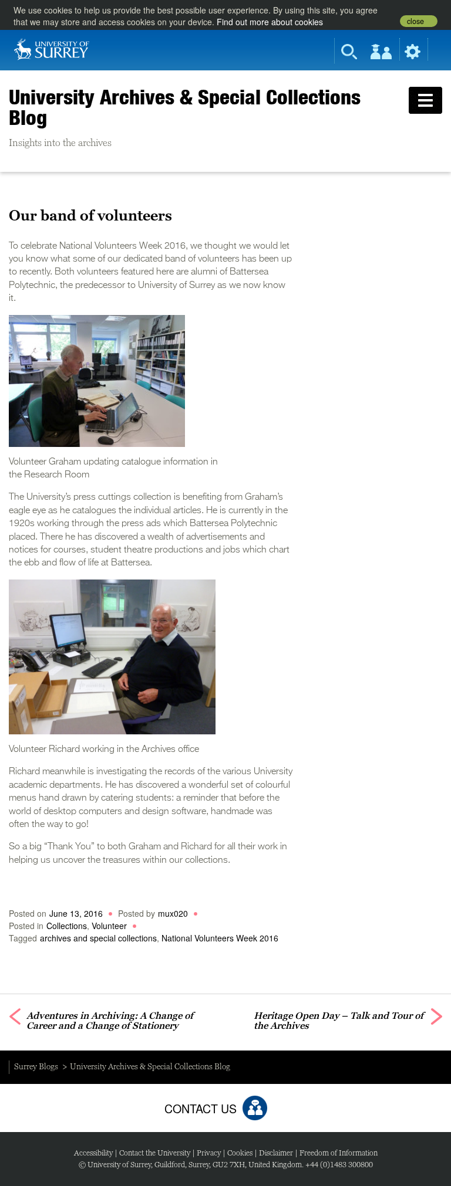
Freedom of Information (338, 1152)
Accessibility (93, 1152)
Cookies (240, 1152)
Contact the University (154, 1152)
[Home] (51, 48)
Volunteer (109, 925)
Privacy (209, 1152)
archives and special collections (98, 938)
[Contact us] (255, 1108)
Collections (66, 925)
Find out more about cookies (270, 22)
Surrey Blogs (36, 1066)
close (415, 21)
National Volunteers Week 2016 (219, 938)
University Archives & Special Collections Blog (185, 107)
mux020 (173, 913)
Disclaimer (276, 1152)
